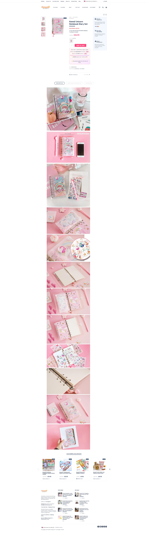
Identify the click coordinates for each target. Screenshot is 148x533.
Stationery (75, 17)
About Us (68, 1)
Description (59, 83)
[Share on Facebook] (84, 74)
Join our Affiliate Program (46, 518)
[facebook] (98, 526)
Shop (70, 17)
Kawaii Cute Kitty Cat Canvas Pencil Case (98, 473)
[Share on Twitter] (86, 74)
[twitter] (102, 526)
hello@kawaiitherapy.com (46, 504)
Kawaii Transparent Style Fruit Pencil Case (65, 473)
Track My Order (55, 1)
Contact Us (48, 1)
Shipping (62, 1)
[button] (102, 7)
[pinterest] (106, 526)
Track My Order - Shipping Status (48, 507)
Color (70, 38)
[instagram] (100, 526)
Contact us (43, 503)
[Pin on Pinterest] (87, 74)
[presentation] (49, 27)
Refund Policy (74, 1)
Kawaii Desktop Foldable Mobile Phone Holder (49, 473)
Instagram (48, 501)
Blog (79, 1)
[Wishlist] (99, 7)
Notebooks (71, 18)
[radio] (71, 41)
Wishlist (42, 1)
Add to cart (80, 45)
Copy (87, 51)
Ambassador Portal (45, 519)
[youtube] (104, 526)
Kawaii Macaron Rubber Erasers (80, 473)
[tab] (59, 83)
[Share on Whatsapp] (89, 74)
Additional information (74, 83)
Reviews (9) (89, 83)
